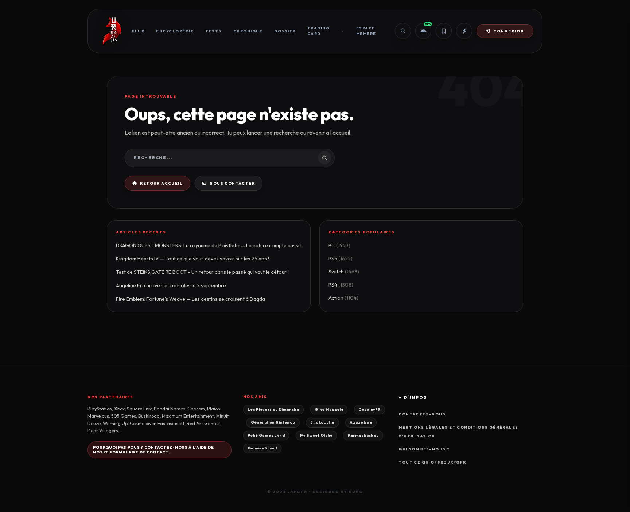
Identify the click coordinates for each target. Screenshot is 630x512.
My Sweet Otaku (316, 435)
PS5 (340, 258)
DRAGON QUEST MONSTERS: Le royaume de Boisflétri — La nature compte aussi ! (209, 245)
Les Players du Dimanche (273, 409)
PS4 (340, 284)
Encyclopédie (175, 31)
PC (339, 245)
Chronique (248, 31)
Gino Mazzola (329, 409)
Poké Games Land (266, 435)
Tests (213, 31)
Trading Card (318, 31)
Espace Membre (366, 31)
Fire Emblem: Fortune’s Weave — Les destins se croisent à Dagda (190, 299)
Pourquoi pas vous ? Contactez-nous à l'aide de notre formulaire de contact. (153, 449)
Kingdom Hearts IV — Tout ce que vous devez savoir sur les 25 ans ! (192, 258)
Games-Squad (262, 448)
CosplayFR (369, 409)
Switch (343, 271)
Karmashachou (363, 435)
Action (343, 298)
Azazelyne (361, 422)
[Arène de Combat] (464, 31)
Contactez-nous (422, 414)
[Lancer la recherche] (324, 157)
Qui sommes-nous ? (424, 449)
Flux (138, 31)
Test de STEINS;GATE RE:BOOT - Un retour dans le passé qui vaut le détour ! (202, 272)
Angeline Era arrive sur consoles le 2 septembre (171, 285)
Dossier (285, 31)
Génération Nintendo (273, 422)
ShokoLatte (322, 422)
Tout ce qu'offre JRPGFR (432, 462)
